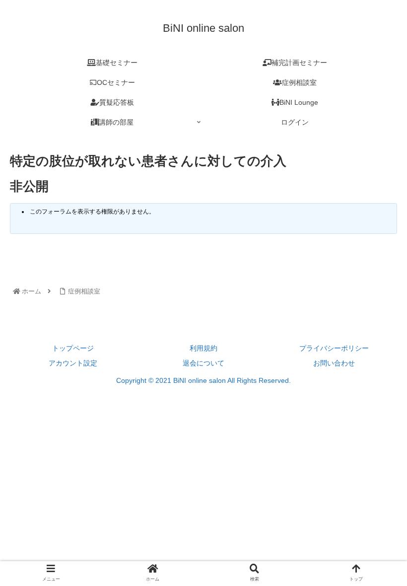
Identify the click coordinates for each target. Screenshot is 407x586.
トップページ (73, 348)
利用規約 (203, 348)
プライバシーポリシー (334, 348)
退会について (203, 363)
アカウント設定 (73, 363)
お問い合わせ (334, 363)
